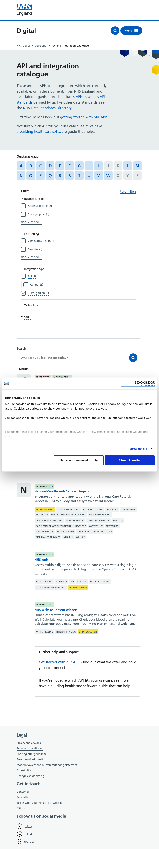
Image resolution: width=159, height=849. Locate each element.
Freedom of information (31, 759)
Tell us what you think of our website (39, 802)
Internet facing (93, 509)
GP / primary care (100, 515)
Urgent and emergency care (68, 515)
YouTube (29, 841)
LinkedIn (28, 834)
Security (61, 582)
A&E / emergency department (53, 526)
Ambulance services (48, 537)
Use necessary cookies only (79, 460)
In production (61, 377)
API (72, 582)
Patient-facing (65, 531)
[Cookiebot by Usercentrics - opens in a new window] (138, 384)
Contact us (23, 791)
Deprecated (43, 377)
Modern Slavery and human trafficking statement (47, 765)
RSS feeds (22, 808)
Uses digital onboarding (51, 587)
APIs (79, 96)
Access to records (68, 509)
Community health (98, 520)
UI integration (45, 509)
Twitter (27, 826)
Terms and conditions (30, 748)
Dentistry (42, 515)
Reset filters (128, 191)
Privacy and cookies (28, 743)
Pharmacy (112, 509)
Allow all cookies (129, 460)
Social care (128, 509)
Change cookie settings (31, 776)
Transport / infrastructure (95, 531)
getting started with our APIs (83, 117)
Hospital (118, 520)
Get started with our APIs (59, 662)
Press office (23, 797)
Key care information (49, 520)
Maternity (112, 526)
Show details (138, 448)
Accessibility (24, 770)
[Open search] (115, 30)
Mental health (45, 531)
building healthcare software (43, 131)
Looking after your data (31, 754)
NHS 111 (68, 537)
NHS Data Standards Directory (47, 108)
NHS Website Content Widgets (56, 610)
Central (82, 582)
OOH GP (80, 537)
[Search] (133, 357)
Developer (41, 45)
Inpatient (80, 526)
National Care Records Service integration (63, 491)
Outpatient (96, 526)
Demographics (74, 520)
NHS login (41, 560)
